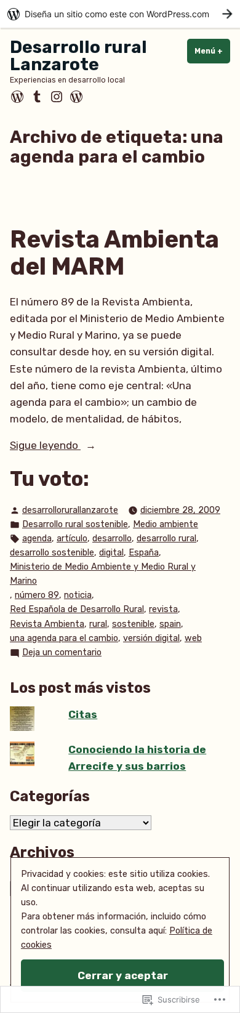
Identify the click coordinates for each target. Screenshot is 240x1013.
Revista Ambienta (47, 624)
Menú (212, 51)
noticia (78, 595)
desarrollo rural (166, 538)
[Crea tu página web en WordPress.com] (120, 14)
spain (170, 624)
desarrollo (112, 538)
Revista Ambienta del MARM (114, 253)
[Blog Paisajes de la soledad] (75, 96)
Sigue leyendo (45, 446)
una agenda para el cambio (64, 638)
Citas (82, 714)
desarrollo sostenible (52, 552)
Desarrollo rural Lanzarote (78, 56)
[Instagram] (56, 96)
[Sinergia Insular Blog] (18, 96)
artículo (72, 538)
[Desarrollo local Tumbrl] (37, 96)
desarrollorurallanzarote (70, 510)
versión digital (151, 638)
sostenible (133, 624)
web (193, 638)
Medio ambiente (165, 524)
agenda (37, 538)
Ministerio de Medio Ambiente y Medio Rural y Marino (103, 574)
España (144, 552)
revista (163, 609)
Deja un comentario (62, 653)
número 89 (37, 595)
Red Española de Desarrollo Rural (77, 609)
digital (111, 552)
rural (98, 624)
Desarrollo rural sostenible (75, 524)
